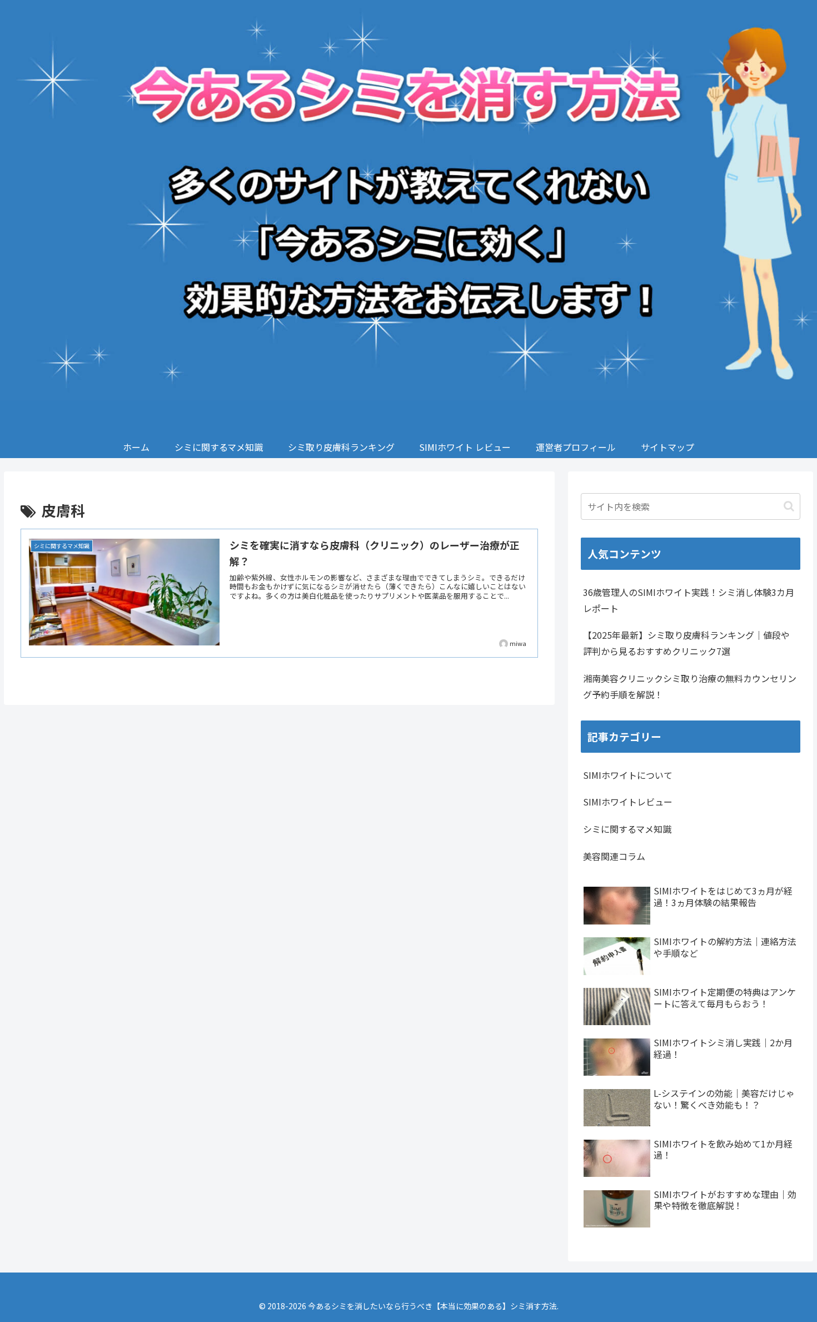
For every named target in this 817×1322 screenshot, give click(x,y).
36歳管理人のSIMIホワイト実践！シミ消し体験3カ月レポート (688, 600)
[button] (789, 506)
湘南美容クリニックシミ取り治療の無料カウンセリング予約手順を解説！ (689, 686)
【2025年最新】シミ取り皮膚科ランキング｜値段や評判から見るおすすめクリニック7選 (686, 643)
